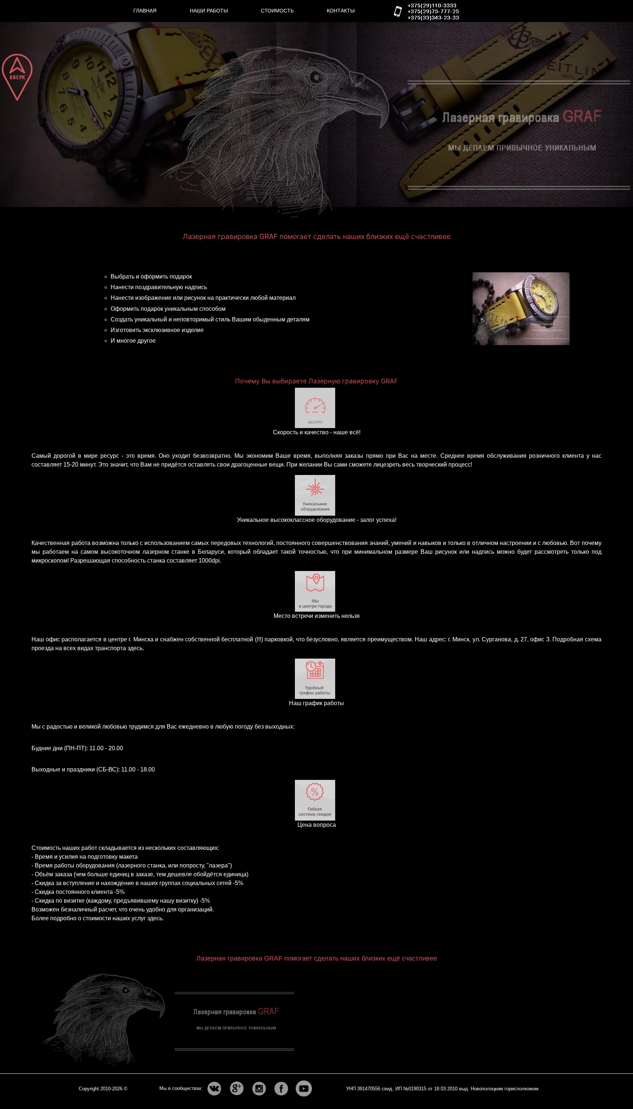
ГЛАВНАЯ (144, 11)
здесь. (135, 648)
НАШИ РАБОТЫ (209, 11)
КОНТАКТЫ (341, 11)
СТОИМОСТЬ (277, 11)
